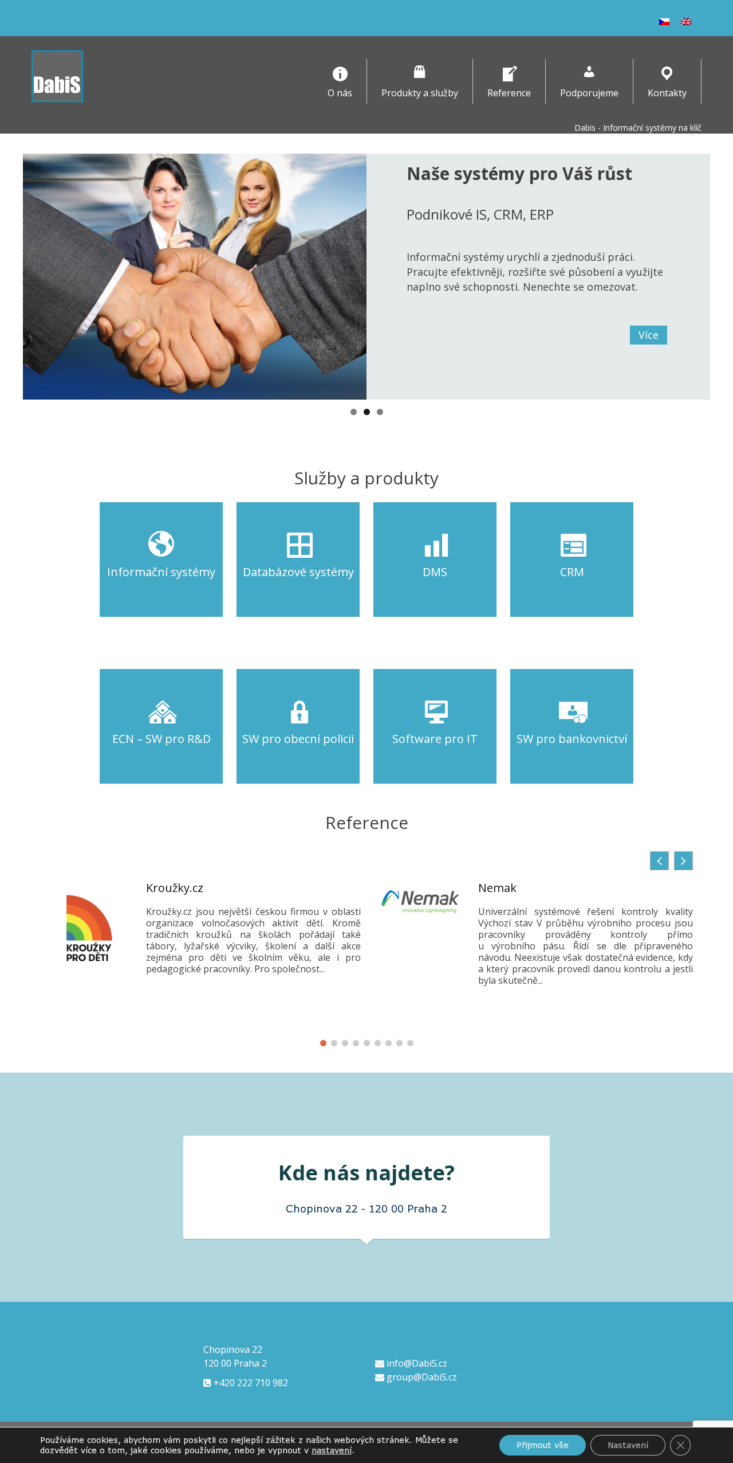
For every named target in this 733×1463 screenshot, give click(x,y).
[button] (683, 860)
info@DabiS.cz (415, 1363)
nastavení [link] (332, 1450)
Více (649, 335)
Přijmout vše (543, 1445)
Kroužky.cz (174, 888)
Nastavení (628, 1445)
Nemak (497, 888)
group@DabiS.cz (420, 1377)
